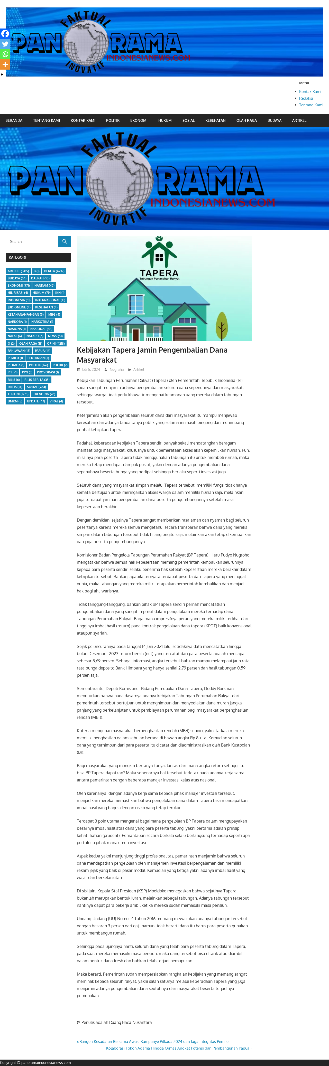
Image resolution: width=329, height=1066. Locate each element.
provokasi (48, 372)
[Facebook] (5, 34)
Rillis (15, 387)
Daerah (40, 278)
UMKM (15, 401)
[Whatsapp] (5, 54)
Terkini (18, 394)
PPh (12, 372)
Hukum (165, 120)
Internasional (50, 300)
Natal (15, 336)
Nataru (34, 336)
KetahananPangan (26, 314)
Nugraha (117, 369)
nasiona (17, 329)
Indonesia (19, 300)
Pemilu (15, 358)
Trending (44, 394)
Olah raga (246, 120)
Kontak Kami (310, 91)
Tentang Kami (311, 104)
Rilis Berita (37, 380)
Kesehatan (215, 120)
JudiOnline (19, 307)
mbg (54, 314)
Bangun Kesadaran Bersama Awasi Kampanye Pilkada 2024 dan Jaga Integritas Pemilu (154, 1041)
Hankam (44, 285)
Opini (56, 343)
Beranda (13, 120)
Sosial (188, 120)
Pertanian (38, 358)
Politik (113, 120)
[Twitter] (5, 44)
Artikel (299, 120)
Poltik (60, 365)
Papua (42, 351)
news (55, 336)
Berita (54, 271)
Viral (56, 401)
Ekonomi (139, 120)
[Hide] (2, 74)
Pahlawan (19, 351)
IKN (60, 293)
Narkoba (17, 322)
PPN (27, 372)
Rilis (14, 380)
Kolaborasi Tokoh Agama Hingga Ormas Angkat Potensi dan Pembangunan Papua (177, 1048)
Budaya (274, 120)
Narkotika (42, 322)
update (36, 401)
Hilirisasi (18, 293)
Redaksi (306, 98)
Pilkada (16, 365)
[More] (5, 64)
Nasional (41, 329)
